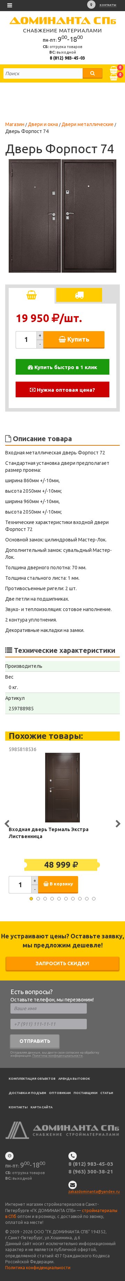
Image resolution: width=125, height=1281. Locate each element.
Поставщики (86, 1093)
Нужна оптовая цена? (65, 390)
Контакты (108, 5)
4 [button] (52, 898)
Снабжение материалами (62, 30)
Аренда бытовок (74, 1078)
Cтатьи (106, 1093)
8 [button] (80, 898)
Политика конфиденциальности (57, 1055)
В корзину (61, 883)
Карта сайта (41, 1107)
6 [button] (66, 898)
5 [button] (59, 898)
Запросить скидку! (62, 963)
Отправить (34, 1041)
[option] (62, 216)
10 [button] (93, 898)
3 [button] (45, 898)
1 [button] (31, 898)
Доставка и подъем (27, 1093)
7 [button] (73, 898)
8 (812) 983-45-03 (67, 58)
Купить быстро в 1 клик (65, 367)
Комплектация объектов (32, 1078)
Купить (77, 339)
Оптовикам (60, 1093)
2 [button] (38, 898)
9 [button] (87, 898)
